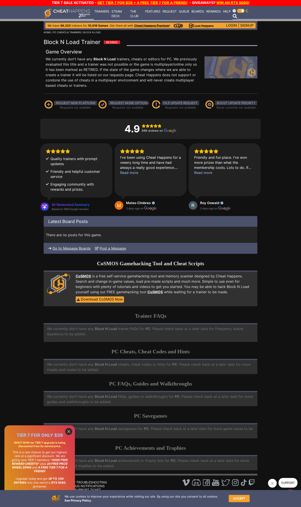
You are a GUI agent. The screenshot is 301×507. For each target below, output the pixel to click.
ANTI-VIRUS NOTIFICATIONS (83, 486)
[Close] (68, 431)
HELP (227, 11)
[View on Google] (119, 205)
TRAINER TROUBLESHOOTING (84, 482)
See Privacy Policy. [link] (78, 500)
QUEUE (184, 11)
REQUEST (170, 11)
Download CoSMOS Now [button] (101, 299)
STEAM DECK (116, 13)
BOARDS (197, 11)
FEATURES (152, 11)
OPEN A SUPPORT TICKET (81, 490)
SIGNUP (246, 25)
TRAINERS (101, 11)
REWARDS (213, 11)
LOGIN (231, 25)
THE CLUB (134, 13)
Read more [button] (129, 172)
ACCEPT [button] (239, 498)
